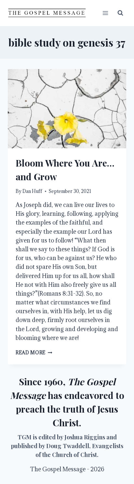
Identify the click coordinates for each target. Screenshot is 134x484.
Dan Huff (32, 191)
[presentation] (67, 108)
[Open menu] (105, 13)
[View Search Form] (120, 13)
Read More (34, 352)
